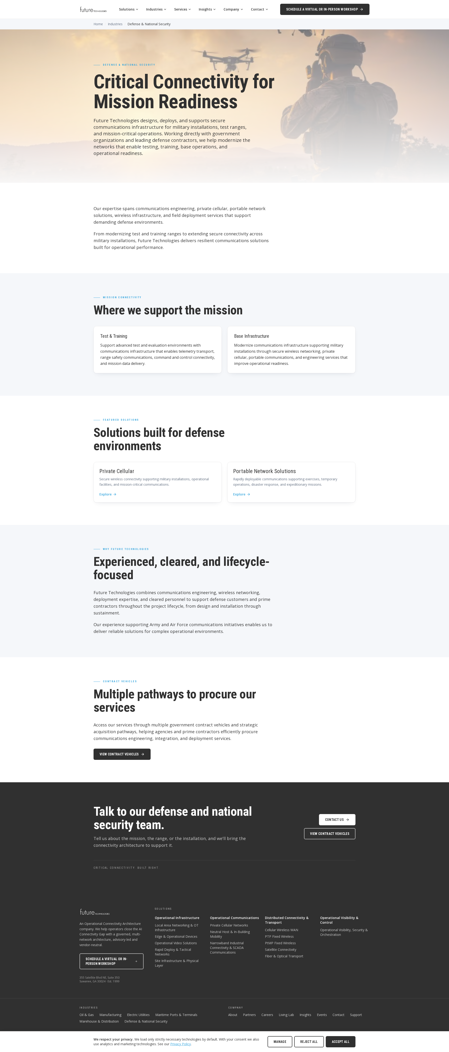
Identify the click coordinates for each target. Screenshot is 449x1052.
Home (98, 24)
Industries (154, 9)
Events (322, 1015)
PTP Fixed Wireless (279, 936)
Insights (205, 9)
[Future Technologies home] (93, 9)
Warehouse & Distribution (99, 1021)
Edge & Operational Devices (176, 936)
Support (356, 1015)
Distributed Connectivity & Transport (286, 920)
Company (231, 9)
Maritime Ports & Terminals (176, 1015)
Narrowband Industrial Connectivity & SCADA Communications (227, 948)
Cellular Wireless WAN (281, 930)
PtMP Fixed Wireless (280, 943)
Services (180, 9)
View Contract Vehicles (119, 754)
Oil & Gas (87, 1015)
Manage (280, 1042)
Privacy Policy (180, 1044)
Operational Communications (234, 918)
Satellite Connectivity (280, 949)
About (232, 1015)
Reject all (309, 1042)
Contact (257, 9)
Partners (249, 1015)
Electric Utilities (138, 1015)
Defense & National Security (145, 1021)
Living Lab (286, 1015)
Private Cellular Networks (229, 925)
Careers (267, 1015)
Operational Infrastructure (177, 918)
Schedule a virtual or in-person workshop (322, 9)
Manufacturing (110, 1015)
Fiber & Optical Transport (284, 956)
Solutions (126, 9)
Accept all (341, 1042)
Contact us (334, 820)
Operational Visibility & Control (339, 920)
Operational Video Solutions (176, 943)
